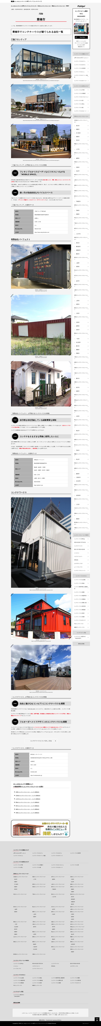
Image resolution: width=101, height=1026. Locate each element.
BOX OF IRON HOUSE (79, 549)
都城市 (77, 518)
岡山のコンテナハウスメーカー (81, 420)
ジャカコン (76, 553)
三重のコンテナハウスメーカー (81, 357)
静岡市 (77, 326)
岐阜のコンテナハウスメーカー (81, 308)
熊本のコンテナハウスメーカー (81, 499)
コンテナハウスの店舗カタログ (81, 54)
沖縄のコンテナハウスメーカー (81, 528)
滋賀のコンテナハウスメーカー (81, 363)
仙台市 (77, 171)
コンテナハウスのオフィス (80, 80)
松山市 (77, 459)
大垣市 (77, 313)
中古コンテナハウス (78, 623)
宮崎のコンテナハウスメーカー (81, 514)
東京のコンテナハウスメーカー (81, 229)
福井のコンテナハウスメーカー (81, 285)
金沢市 (77, 281)
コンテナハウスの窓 (78, 100)
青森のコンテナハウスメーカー (81, 144)
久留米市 (78, 477)
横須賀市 (78, 246)
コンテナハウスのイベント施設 (81, 76)
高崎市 (77, 210)
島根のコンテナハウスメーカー (81, 411)
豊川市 (77, 346)
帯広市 (77, 140)
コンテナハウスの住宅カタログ (81, 86)
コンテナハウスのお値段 (79, 579)
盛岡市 (77, 158)
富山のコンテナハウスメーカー (81, 271)
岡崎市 (77, 353)
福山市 (77, 430)
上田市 (77, 300)
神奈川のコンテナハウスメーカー (81, 238)
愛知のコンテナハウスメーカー (81, 334)
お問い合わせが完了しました (81, 57)
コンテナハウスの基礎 (79, 616)
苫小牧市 (78, 133)
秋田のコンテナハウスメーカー (81, 175)
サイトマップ (85, 1023)
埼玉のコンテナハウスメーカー (81, 218)
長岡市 (77, 266)
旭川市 (77, 125)
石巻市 (77, 167)
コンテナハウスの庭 (78, 107)
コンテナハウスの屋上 (79, 104)
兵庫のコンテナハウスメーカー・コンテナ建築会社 (27, 792)
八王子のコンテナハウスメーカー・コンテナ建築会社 (28, 799)
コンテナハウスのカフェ (79, 61)
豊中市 (77, 378)
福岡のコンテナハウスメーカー (81, 469)
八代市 (77, 504)
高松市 (77, 450)
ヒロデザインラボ (78, 563)
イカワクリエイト (78, 556)
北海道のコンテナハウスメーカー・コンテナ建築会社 (28, 795)
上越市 (77, 263)
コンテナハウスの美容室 (79, 68)
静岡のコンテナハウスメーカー (81, 317)
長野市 (77, 304)
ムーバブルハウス (78, 567)
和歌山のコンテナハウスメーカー (81, 400)
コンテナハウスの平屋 (79, 90)
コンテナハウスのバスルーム (81, 96)
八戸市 (77, 149)
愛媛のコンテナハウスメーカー (81, 454)
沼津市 (77, 322)
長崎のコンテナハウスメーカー (81, 490)
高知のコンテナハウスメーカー (81, 463)
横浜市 (77, 254)
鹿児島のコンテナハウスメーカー (81, 523)
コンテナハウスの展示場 (79, 606)
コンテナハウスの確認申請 (80, 595)
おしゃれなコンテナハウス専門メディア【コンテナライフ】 (28, 1)
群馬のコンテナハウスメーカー (81, 205)
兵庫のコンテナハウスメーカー (81, 382)
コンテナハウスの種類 (79, 592)
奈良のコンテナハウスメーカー (81, 395)
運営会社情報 (81, 643)
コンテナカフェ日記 (81, 632)
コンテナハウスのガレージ (80, 111)
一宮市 (77, 338)
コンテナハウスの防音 (79, 613)
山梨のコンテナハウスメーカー (81, 290)
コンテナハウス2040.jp (79, 538)
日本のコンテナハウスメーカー (81, 116)
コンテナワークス (78, 546)
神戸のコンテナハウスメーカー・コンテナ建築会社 (27, 805)
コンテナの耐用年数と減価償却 (81, 587)
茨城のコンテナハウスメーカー (81, 191)
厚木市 (77, 243)
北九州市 (78, 481)
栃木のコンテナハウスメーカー (81, 196)
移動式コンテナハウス (79, 627)
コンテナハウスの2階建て (80, 93)
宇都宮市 (78, 201)
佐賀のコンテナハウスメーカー (81, 485)
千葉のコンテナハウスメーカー (81, 224)
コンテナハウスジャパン (79, 570)
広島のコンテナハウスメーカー (81, 426)
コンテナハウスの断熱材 (79, 609)
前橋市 (77, 214)
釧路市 (77, 136)
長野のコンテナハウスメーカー (81, 296)
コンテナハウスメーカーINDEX (81, 535)
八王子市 (78, 233)
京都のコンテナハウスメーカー (81, 368)
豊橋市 (77, 349)
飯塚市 (77, 473)
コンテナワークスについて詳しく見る (41, 741)
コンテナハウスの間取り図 (80, 602)
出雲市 (77, 416)
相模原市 (78, 250)
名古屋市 (78, 342)
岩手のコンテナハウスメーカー (81, 153)
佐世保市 (78, 495)
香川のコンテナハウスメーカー (81, 445)
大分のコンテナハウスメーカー (81, 508)
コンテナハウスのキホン (81, 576)
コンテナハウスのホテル (79, 64)
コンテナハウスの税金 (79, 583)
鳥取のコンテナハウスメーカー (81, 406)
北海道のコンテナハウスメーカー (81, 121)
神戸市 (77, 387)
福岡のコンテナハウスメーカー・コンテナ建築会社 (27, 809)
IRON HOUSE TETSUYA (80, 542)
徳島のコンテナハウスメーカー (81, 440)
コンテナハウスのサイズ (79, 620)
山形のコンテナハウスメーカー (81, 180)
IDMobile (76, 560)
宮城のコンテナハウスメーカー (81, 162)
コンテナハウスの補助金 (79, 599)
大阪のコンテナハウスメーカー (81, 373)
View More (82, 37)
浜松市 (77, 329)
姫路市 (77, 391)
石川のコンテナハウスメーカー (81, 276)
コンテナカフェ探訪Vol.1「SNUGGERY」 (80, 637)
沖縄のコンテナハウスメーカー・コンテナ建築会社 (27, 812)
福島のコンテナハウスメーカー (81, 186)
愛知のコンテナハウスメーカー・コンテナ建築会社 (27, 802)
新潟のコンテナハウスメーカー (81, 258)
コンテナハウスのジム (79, 71)
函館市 (77, 129)
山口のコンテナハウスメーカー (81, 435)
